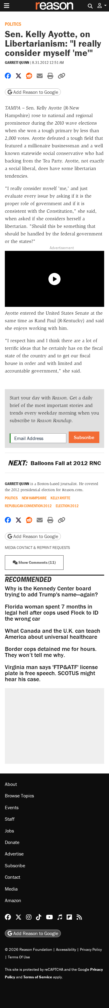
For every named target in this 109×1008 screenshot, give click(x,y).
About (11, 784)
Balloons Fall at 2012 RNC (54, 463)
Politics (13, 24)
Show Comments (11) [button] (37, 562)
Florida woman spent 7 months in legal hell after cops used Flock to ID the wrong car (51, 612)
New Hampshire (34, 498)
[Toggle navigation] (6, 5)
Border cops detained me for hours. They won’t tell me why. (51, 651)
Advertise (14, 854)
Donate (12, 842)
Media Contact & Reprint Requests (37, 547)
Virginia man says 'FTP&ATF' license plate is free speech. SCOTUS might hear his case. (51, 673)
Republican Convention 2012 (28, 506)
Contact (12, 877)
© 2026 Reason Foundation (28, 949)
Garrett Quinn (17, 62)
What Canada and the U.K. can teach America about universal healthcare (52, 633)
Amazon (13, 900)
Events (11, 807)
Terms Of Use (19, 957)
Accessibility (66, 949)
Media (11, 889)
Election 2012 (67, 506)
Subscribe (84, 437)
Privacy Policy (91, 949)
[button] (102, 5)
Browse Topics (19, 796)
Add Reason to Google (35, 92)
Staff (10, 819)
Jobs (9, 831)
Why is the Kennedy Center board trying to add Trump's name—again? (51, 591)
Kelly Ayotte (60, 498)
